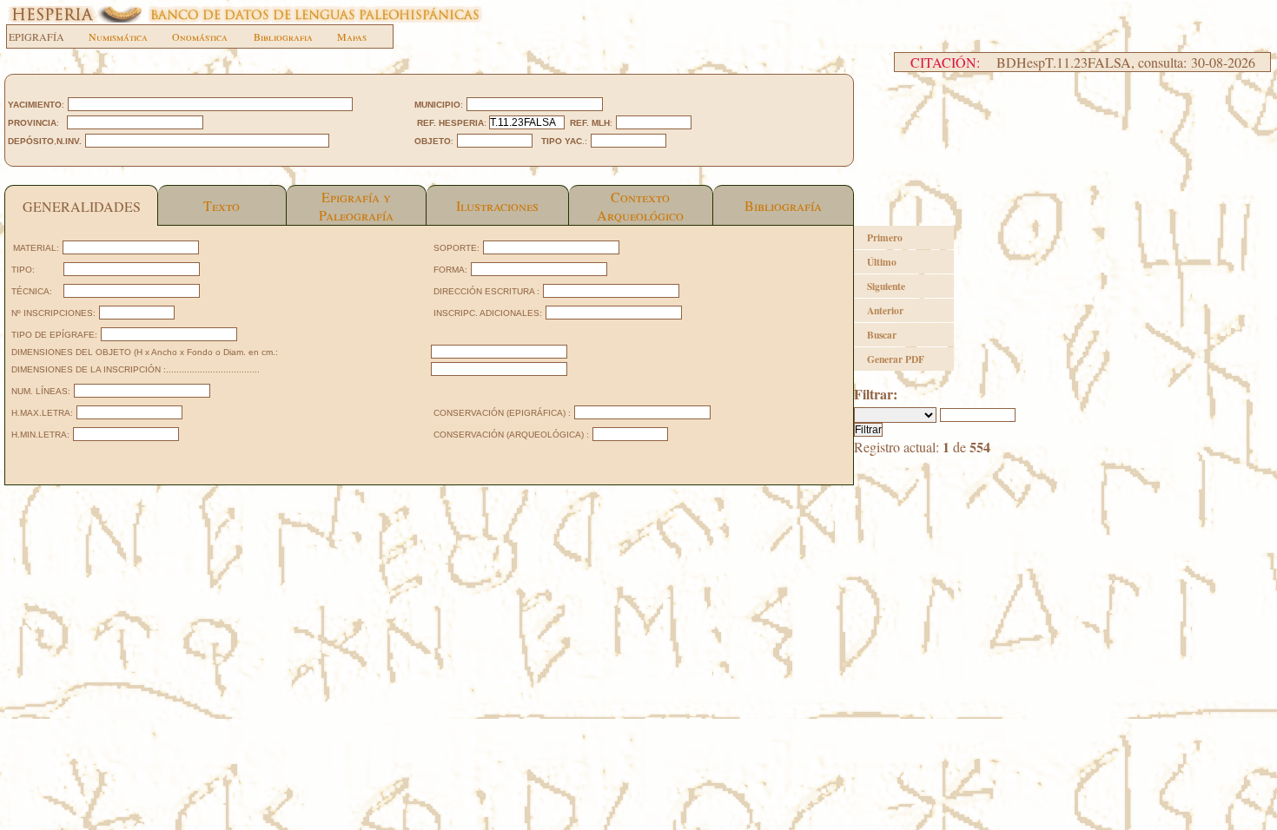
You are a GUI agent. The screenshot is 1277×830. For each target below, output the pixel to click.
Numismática (118, 36)
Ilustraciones (497, 205)
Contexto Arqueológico (640, 206)
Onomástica (200, 36)
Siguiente (886, 286)
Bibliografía (783, 205)
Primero (885, 237)
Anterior (885, 310)
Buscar (882, 334)
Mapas (352, 36)
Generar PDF (895, 359)
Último (882, 261)
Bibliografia (283, 36)
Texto (221, 205)
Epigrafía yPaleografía (356, 206)
